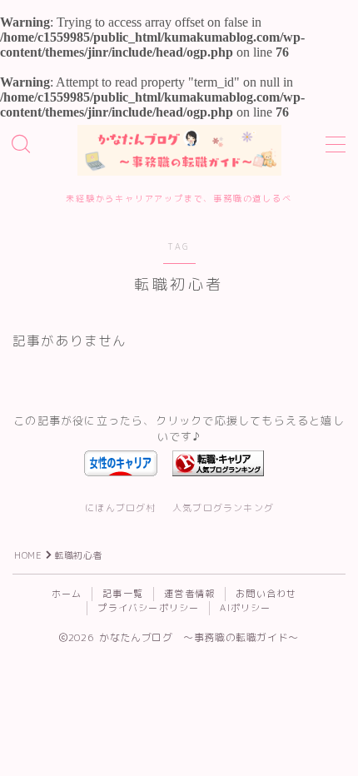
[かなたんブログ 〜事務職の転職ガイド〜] (179, 150)
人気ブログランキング (223, 508)
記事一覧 (122, 593)
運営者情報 (189, 593)
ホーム (67, 593)
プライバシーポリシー (148, 607)
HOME (28, 555)
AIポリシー (245, 607)
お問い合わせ (266, 593)
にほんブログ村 (120, 508)
